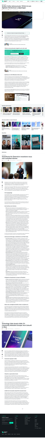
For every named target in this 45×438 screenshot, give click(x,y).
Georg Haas (10, 9)
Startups (16, 417)
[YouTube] (33, 1)
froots (5, 307)
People (15, 427)
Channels (13, 1)
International (16, 428)
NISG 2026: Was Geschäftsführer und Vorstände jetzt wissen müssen (36, 114)
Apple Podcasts (36, 424)
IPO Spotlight (26, 419)
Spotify (35, 425)
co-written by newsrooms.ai (12, 160)
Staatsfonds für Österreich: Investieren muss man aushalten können (6, 129)
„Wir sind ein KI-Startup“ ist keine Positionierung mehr (16, 114)
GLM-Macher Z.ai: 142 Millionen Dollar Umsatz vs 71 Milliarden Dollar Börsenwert (26, 129)
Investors (16, 425)
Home (9, 1)
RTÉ (14, 302)
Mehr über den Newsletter (8, 424)
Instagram (36, 419)
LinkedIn (36, 417)
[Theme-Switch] (42, 1)
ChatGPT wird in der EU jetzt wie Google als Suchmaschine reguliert (35, 129)
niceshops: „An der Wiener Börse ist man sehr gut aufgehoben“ (7, 114)
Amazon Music (36, 426)
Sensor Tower (12, 89)
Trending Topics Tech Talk (28, 417)
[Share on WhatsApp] (2, 187)
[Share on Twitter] (2, 33)
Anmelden (21, 53)
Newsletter (21, 1)
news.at (16, 210)
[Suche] (39, 1)
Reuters (27, 39)
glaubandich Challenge (27, 420)
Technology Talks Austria (19, 351)
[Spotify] (36, 1)
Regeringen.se (27, 286)
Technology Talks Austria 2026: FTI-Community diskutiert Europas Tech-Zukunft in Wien (16, 129)
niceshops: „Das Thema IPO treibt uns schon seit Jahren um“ (27, 114)
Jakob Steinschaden (5, 9)
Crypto (15, 420)
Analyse (10, 307)
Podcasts (18, 1)
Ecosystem (16, 426)
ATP (23, 291)
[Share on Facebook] (2, 31)
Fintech (15, 419)
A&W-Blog (26, 259)
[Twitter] (29, 1)
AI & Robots (16, 418)
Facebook (36, 420)
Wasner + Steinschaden (27, 418)
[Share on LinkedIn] (2, 35)
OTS (23, 220)
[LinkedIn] (32, 1)
